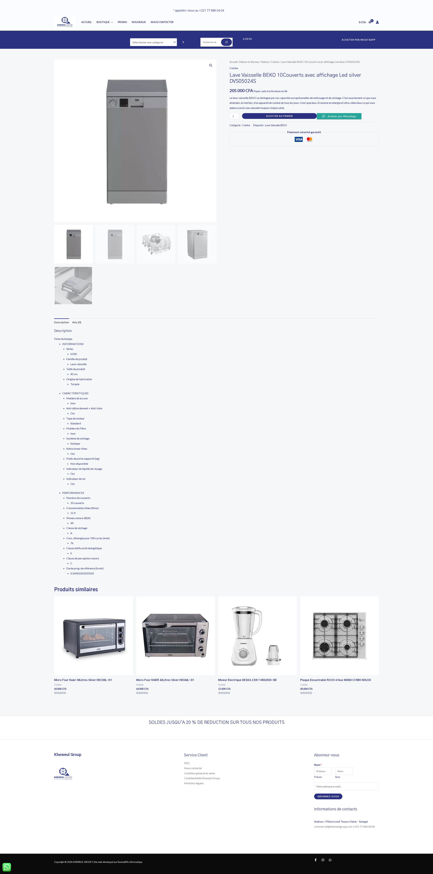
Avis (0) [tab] (76, 322)
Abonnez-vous (328, 796)
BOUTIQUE (103, 22)
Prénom (318, 777)
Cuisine (275, 61)
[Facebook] (315, 859)
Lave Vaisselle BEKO (276, 125)
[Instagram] (322, 859)
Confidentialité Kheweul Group (202, 778)
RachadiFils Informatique (130, 862)
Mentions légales (194, 783)
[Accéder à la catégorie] (183, 42)
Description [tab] (61, 322)
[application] (111, 22)
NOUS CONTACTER (162, 22)
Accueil (86, 22)
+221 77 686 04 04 (364, 826)
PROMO (122, 22)
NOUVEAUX (139, 22)
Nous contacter (193, 768)
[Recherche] (226, 42)
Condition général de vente (199, 773)
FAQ (186, 763)
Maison (265, 61)
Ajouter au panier (279, 115)
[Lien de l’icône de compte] (377, 22)
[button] (211, 65)
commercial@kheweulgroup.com (333, 826)
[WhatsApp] (330, 859)
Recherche (216, 35)
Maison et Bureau (249, 61)
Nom (318, 764)
